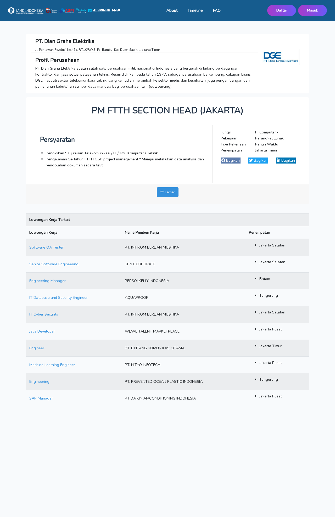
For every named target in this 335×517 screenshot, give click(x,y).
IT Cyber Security (43, 314)
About (172, 10)
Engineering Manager (47, 280)
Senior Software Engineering (54, 264)
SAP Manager (41, 398)
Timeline (195, 10)
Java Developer (42, 331)
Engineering (39, 381)
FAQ (217, 10)
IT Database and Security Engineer (58, 297)
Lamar (169, 192)
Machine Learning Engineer (52, 364)
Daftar (281, 10)
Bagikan (232, 160)
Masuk (312, 10)
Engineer (36, 348)
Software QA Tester (46, 247)
